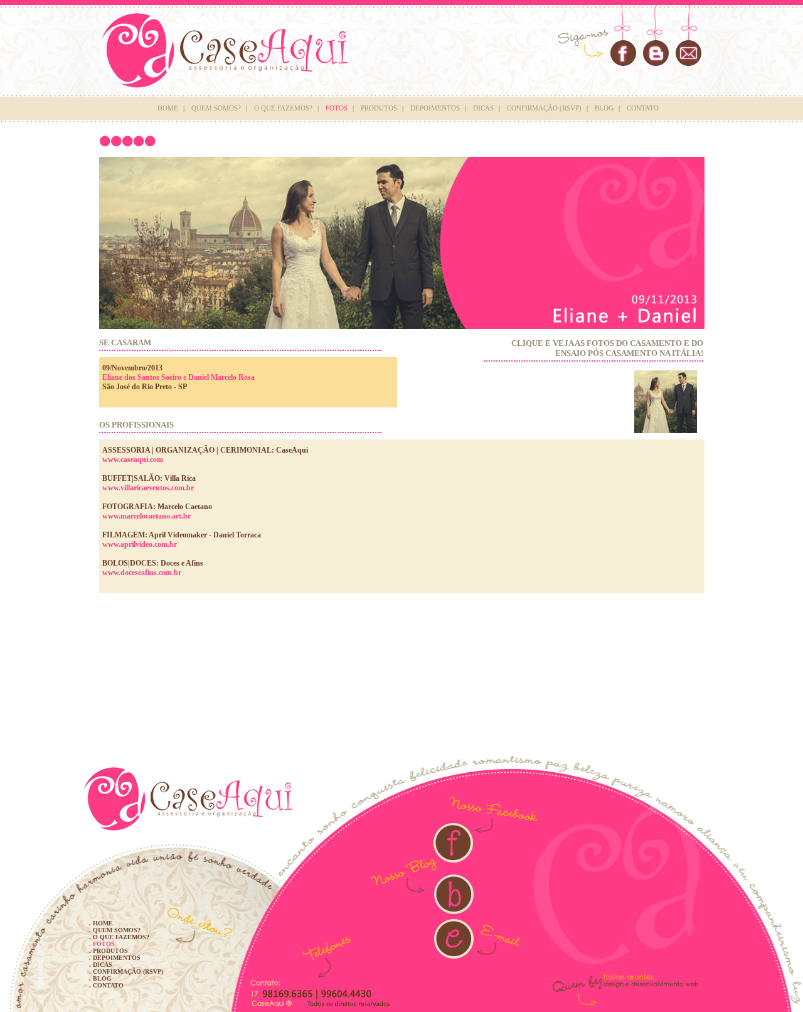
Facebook (622, 53)
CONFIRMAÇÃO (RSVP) (544, 108)
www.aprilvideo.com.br (139, 544)
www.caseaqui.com (132, 459)
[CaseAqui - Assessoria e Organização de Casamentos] (401, 787)
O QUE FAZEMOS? (283, 108)
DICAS (483, 108)
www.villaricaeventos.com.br (148, 487)
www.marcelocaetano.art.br (146, 516)
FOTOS (337, 108)
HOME (167, 108)
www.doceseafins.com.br (141, 572)
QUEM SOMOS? (216, 108)
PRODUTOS (379, 108)
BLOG (604, 108)
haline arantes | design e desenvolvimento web (651, 980)
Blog (656, 53)
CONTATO (643, 108)
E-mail (688, 52)
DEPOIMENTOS (435, 108)
